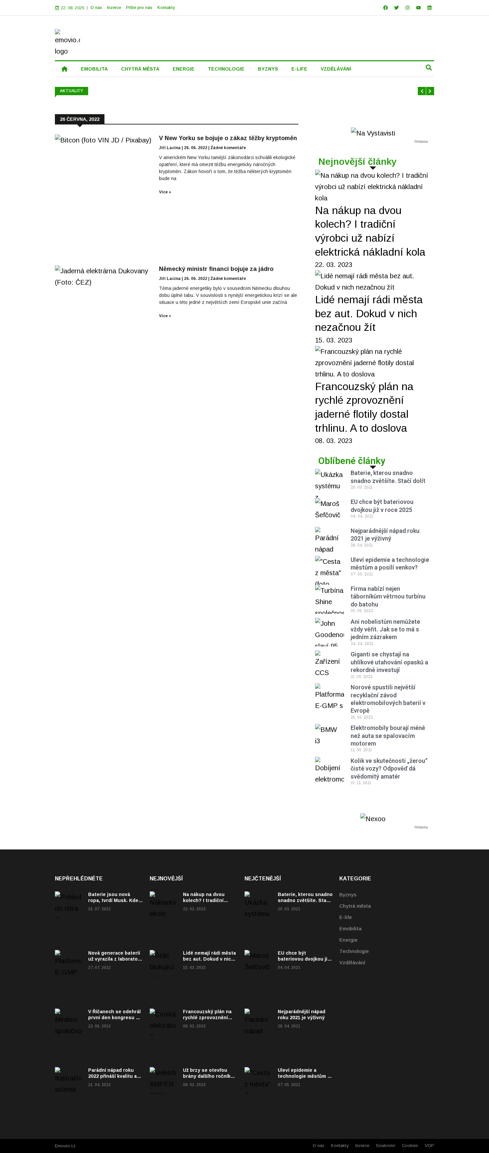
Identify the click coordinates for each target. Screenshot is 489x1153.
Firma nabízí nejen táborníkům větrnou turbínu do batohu (388, 596)
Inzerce (114, 7)
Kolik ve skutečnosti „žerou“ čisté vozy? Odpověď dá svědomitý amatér (389, 768)
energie (184, 69)
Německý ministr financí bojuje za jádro (216, 269)
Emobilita (350, 928)
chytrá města (140, 69)
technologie (226, 69)
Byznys (347, 894)
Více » (165, 192)
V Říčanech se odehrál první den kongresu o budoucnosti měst (114, 1017)
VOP (429, 1145)
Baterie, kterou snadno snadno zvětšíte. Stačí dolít (305, 900)
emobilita (94, 69)
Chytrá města (355, 906)
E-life (345, 917)
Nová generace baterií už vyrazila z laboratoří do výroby (114, 959)
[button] (428, 67)
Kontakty (166, 7)
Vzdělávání (352, 962)
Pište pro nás (139, 7)
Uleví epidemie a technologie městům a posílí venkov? (304, 1076)
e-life (299, 69)
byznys (268, 69)
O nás (96, 7)
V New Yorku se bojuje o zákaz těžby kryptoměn (228, 138)
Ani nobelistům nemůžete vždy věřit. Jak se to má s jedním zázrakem (385, 629)
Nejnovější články (357, 161)
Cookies (410, 1145)
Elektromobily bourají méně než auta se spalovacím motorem (388, 735)
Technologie (354, 951)
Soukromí (385, 1145)
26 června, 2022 (79, 119)
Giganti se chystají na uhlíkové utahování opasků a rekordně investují (389, 662)
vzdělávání (336, 69)
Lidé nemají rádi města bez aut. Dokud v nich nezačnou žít (369, 313)
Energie (348, 940)
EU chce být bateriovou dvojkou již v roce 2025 (304, 959)
